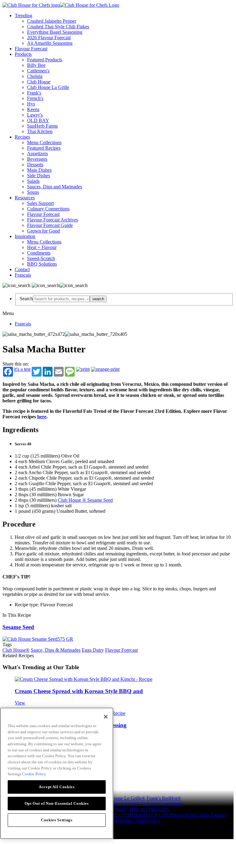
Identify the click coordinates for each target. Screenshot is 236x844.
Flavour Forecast (31, 48)
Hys (31, 103)
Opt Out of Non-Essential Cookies (57, 803)
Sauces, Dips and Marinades (54, 186)
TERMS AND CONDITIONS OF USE (129, 814)
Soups (33, 192)
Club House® (16, 650)
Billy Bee (36, 65)
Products (23, 54)
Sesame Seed (18, 627)
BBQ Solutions (42, 264)
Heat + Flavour (42, 247)
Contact (22, 269)
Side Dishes (38, 175)
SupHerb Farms (42, 126)
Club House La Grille (48, 87)
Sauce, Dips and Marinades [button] (142, 809)
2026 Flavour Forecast (49, 37)
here (41, 416)
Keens (33, 109)
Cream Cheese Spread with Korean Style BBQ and (79, 691)
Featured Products (44, 59)
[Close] (105, 716)
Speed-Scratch (41, 258)
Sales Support (40, 203)
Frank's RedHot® (164, 798)
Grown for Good (43, 230)
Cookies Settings (57, 820)
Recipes (22, 137)
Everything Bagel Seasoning (54, 32)
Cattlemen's (38, 70)
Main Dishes (39, 170)
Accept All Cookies (57, 787)
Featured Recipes (44, 148)
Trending (23, 15)
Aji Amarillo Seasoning (50, 43)
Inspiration (25, 236)
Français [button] (23, 275)
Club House (38, 81)
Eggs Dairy (93, 650)
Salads (33, 181)
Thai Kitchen (40, 131)
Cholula (34, 76)
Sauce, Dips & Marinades (56, 650)
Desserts (35, 164)
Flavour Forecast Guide (50, 225)
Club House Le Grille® (122, 798)
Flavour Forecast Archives (52, 219)
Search (26, 298)
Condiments (38, 252)
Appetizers (37, 153)
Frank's (34, 92)
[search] (61, 299)
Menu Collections (44, 142)
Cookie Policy (147, 820)
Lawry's (35, 114)
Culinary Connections (48, 208)
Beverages (37, 159)
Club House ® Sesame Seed (85, 500)
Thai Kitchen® (125, 803)
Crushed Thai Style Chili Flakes (58, 26)
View (20, 702)
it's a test (22, 369)
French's (35, 98)
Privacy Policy (184, 814)
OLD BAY (38, 120)
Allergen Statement (114, 820)
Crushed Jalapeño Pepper (51, 21)
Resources (25, 197)
